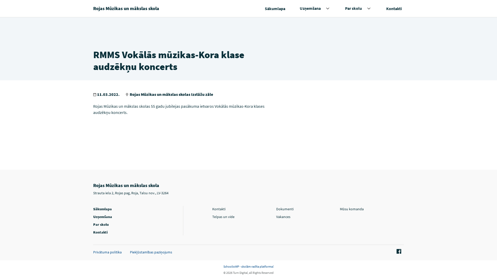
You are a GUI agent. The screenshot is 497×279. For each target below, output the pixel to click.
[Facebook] (398, 251)
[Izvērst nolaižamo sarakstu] (328, 8)
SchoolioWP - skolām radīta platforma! (248, 266)
